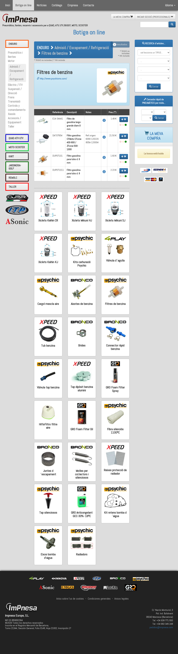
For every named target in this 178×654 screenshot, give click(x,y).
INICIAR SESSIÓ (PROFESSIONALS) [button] (154, 16)
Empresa (72, 5)
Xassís (11, 114)
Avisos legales (121, 598)
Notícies (42, 5)
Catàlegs (57, 5)
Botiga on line (23, 5)
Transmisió (14, 101)
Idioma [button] (169, 5)
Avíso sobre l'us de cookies (70, 598)
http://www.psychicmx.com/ (53, 78)
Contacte (88, 5)
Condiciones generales (99, 598)
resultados (120, 44)
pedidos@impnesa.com (161, 627)
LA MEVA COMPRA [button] (121, 16)
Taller (11, 126)
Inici (7, 5)
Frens (11, 97)
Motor (11, 61)
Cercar (155, 86)
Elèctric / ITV (15, 85)
